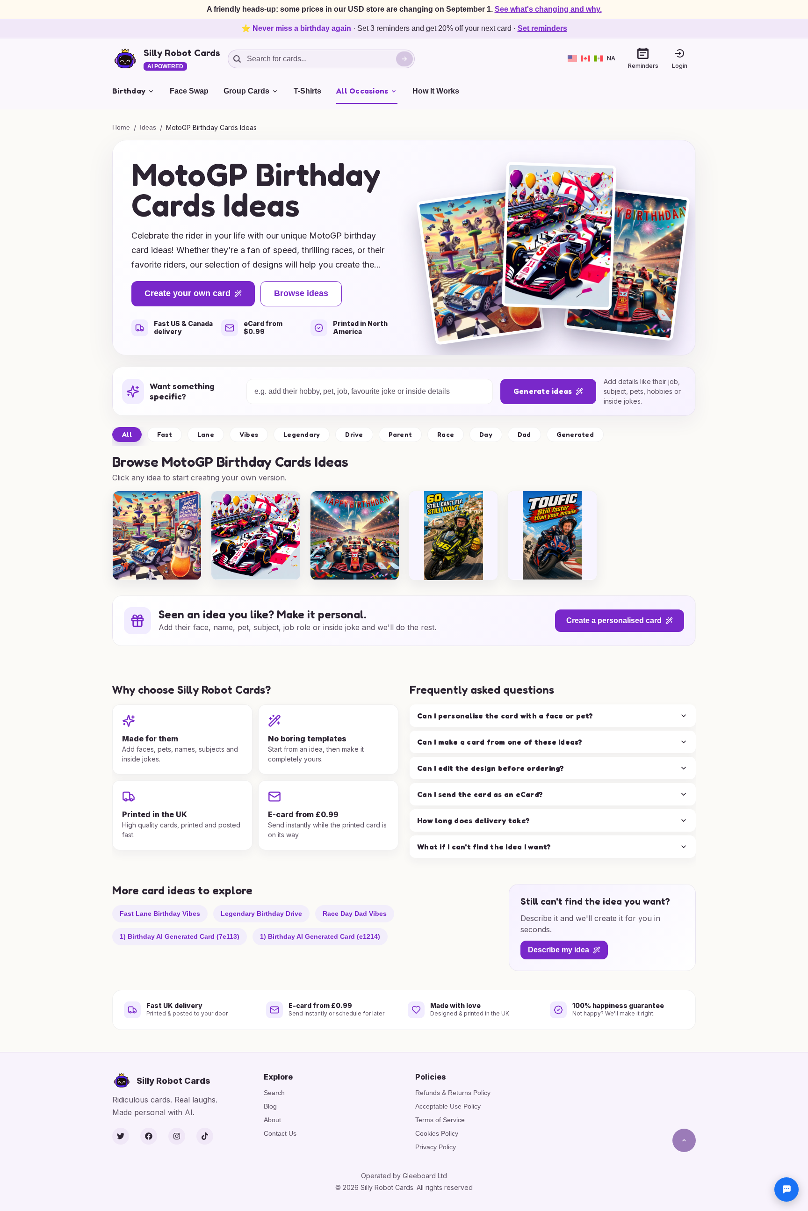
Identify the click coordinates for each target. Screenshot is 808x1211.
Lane (205, 434)
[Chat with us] (786, 1189)
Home (121, 127)
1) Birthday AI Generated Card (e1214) (320, 936)
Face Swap (189, 91)
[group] (157, 535)
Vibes (248, 434)
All (127, 434)
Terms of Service (440, 1120)
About (272, 1120)
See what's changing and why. (548, 9)
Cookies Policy (436, 1133)
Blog (270, 1106)
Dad (524, 434)
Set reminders (542, 28)
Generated (575, 434)
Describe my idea (558, 950)
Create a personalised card (614, 620)
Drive (354, 434)
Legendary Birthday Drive (261, 913)
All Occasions (362, 90)
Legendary (301, 434)
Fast (164, 434)
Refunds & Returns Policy (453, 1092)
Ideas (148, 127)
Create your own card (187, 293)
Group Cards (246, 91)
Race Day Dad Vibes (355, 913)
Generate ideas (542, 391)
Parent (400, 434)
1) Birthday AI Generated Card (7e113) (179, 936)
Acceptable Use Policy (448, 1106)
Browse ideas (301, 293)
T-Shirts (307, 91)
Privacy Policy (435, 1147)
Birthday (128, 90)
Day (485, 434)
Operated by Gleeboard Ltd (404, 1176)
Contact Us (280, 1133)
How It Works (435, 91)
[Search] (404, 58)
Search (274, 1092)
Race (445, 434)
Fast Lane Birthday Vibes (160, 913)
